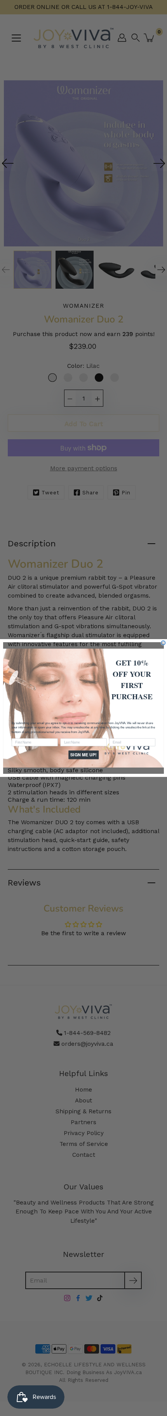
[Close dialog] (163, 643)
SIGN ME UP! (83, 755)
